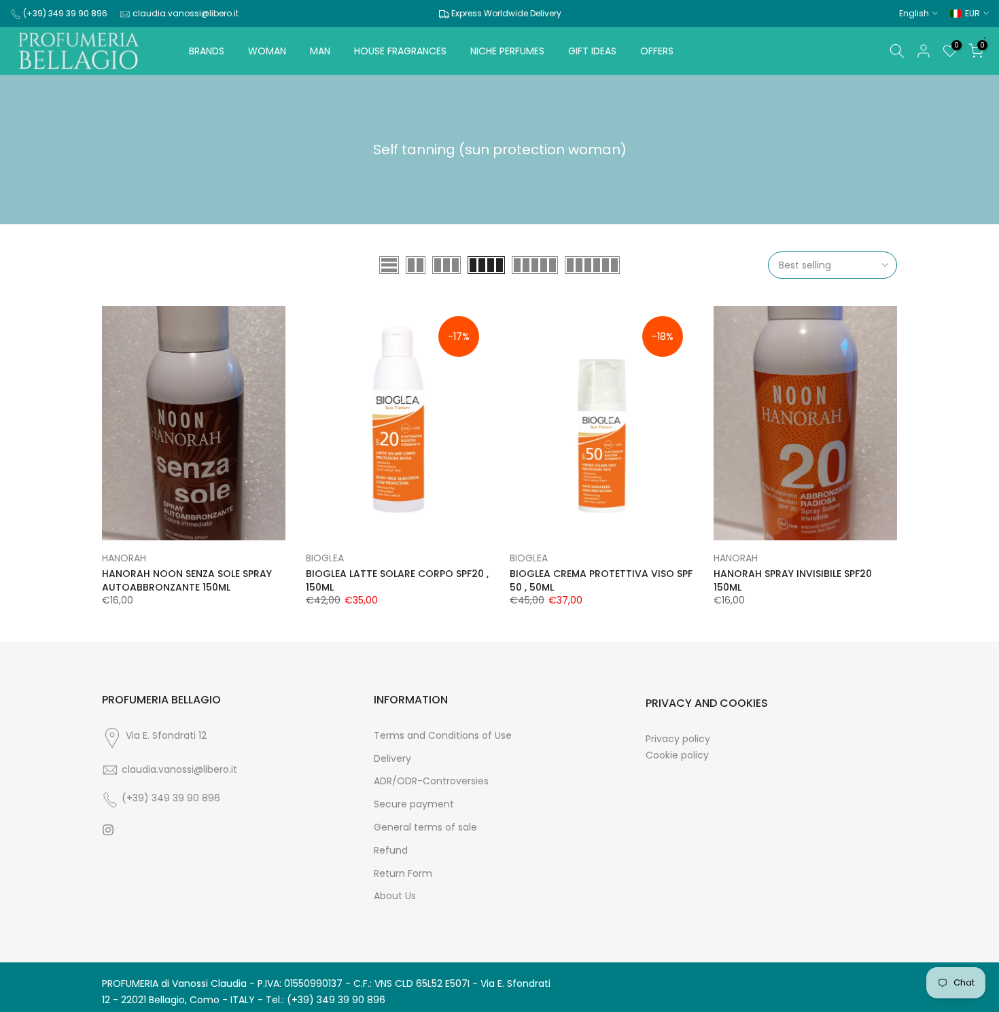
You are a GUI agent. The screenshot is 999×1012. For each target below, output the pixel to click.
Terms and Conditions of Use (443, 735)
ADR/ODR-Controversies (431, 781)
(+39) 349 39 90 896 (65, 13)
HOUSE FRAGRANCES (400, 51)
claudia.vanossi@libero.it (186, 13)
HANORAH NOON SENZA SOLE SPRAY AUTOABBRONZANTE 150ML (187, 580)
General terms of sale (425, 827)
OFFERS (656, 51)
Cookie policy (677, 755)
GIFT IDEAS (592, 51)
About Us (395, 896)
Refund (391, 850)
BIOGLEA (325, 558)
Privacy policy (678, 739)
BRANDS (206, 51)
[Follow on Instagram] (108, 830)
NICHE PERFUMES (507, 51)
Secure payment (414, 804)
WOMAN (267, 51)
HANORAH (124, 558)
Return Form (403, 873)
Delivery (392, 758)
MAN (320, 51)
